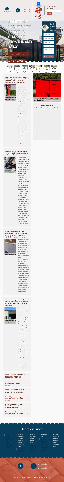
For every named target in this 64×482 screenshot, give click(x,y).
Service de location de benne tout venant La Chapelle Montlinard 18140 (21, 440)
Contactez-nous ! (17, 60)
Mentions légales (36, 477)
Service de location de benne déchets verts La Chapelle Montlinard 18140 (44, 445)
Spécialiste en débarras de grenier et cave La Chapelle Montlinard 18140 (9, 441)
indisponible (25, 9)
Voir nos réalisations (18, 54)
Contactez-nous (46, 477)
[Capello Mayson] (7, 9)
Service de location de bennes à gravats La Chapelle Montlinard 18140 (56, 440)
